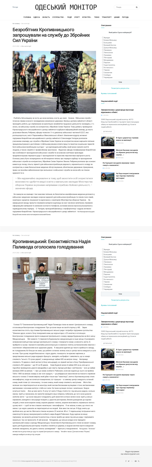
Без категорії (25, 23)
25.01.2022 (16, 46)
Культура (86, 17)
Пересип (107, 62)
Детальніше (107, 131)
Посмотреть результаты (120, 88)
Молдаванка (108, 60)
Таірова (107, 70)
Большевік (108, 43)
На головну (16, 23)
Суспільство (58, 17)
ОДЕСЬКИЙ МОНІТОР (66, 7)
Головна (27, 17)
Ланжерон (108, 50)
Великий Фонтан (110, 45)
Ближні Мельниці (110, 40)
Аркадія (107, 38)
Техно (96, 17)
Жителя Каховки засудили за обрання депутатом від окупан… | (127, 152)
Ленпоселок (108, 52)
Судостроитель (109, 65)
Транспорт (107, 17)
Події (69, 17)
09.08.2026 (120, 157)
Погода (15, 7)
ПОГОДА (125, 17)
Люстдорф (108, 57)
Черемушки (108, 77)
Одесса (36, 17)
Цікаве (117, 17)
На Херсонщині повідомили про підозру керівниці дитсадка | (127, 175)
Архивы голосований (109, 93)
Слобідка (107, 75)
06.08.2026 (107, 168)
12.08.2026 (105, 115)
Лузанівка (107, 55)
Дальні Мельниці (110, 48)
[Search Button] (137, 7)
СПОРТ (77, 17)
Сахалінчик (108, 72)
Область (46, 17)
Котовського (108, 67)
